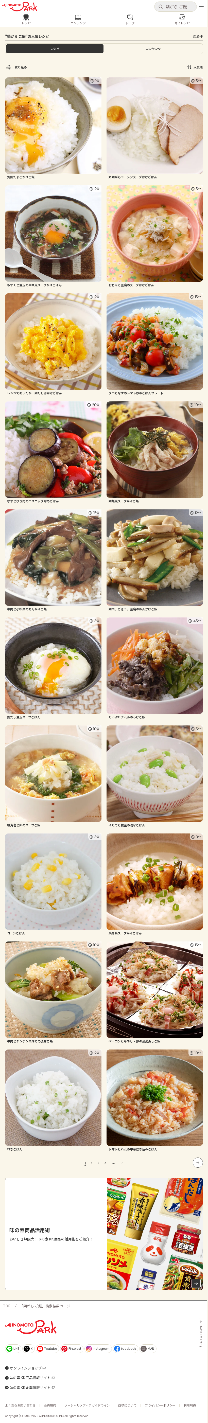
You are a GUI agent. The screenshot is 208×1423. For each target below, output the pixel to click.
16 (122, 1163)
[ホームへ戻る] (19, 6)
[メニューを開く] (201, 6)
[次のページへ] (198, 1163)
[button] (175, 7)
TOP (6, 1305)
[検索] (161, 7)
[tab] (153, 48)
